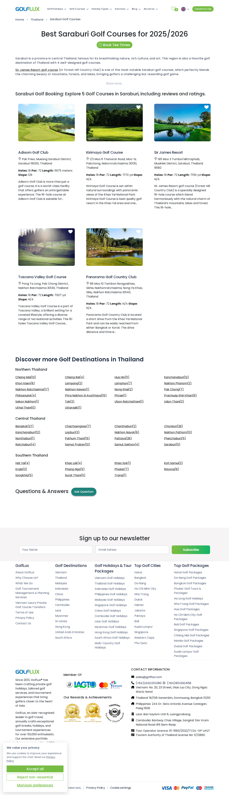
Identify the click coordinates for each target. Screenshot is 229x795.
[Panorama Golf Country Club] (114, 247)
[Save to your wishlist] (70, 107)
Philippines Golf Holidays (111, 594)
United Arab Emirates (69, 632)
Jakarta (139, 610)
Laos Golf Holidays (107, 621)
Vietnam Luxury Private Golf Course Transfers (31, 605)
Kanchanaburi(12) (176, 377)
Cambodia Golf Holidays (111, 616)
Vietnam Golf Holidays (110, 578)
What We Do (24, 583)
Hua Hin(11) (121, 377)
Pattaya (139, 616)
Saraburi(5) (172, 444)
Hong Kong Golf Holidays (111, 632)
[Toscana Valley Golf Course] (46, 247)
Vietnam (61, 572)
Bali (136, 621)
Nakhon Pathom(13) (178, 432)
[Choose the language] (184, 9)
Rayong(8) (171, 469)
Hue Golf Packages (187, 609)
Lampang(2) (73, 383)
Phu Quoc (140, 643)
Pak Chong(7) (174, 389)
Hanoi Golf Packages (188, 572)
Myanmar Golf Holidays (110, 627)
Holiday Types (100, 8)
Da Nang (140, 583)
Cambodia (62, 605)
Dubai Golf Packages (188, 646)
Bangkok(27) (24, 426)
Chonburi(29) (173, 426)
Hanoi (138, 572)
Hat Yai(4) (22, 463)
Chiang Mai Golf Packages (191, 635)
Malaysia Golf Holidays (110, 600)
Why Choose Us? (26, 578)
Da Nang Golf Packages (190, 578)
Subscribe (191, 549)
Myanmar (61, 616)
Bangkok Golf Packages (190, 583)
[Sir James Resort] (182, 123)
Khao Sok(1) (122, 463)
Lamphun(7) (123, 383)
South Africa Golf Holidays (112, 638)
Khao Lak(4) (73, 463)
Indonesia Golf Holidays (110, 589)
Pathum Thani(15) (77, 438)
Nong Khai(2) (123, 389)
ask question (83, 492)
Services (120, 8)
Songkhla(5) (24, 475)
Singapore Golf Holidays (111, 605)
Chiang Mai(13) (25, 377)
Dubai (138, 600)
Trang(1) (120, 475)
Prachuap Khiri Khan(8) (180, 395)
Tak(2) (69, 401)
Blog (134, 8)
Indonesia (61, 589)
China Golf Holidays (108, 611)
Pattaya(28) (123, 438)
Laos (58, 610)
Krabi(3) (21, 469)
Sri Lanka (61, 621)
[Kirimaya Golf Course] (114, 123)
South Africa (63, 638)
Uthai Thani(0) (25, 408)
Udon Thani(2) (174, 401)
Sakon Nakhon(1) (27, 401)
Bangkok (140, 578)
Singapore (141, 632)
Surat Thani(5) (75, 475)
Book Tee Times (116, 44)
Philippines (62, 600)
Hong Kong (62, 627)
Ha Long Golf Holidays (188, 598)
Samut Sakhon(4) (126, 444)
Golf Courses (77, 8)
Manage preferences (35, 785)
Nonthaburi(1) (25, 438)
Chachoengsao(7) (78, 426)
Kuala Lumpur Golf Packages (186, 654)
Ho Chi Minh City (145, 589)
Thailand (37, 20)
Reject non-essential (35, 777)
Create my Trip (203, 8)
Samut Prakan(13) (77, 444)
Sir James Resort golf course (36, 70)
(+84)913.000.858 (179, 683)
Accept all (35, 768)
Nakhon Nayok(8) (126, 432)
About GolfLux (24, 572)
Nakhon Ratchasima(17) (32, 389)
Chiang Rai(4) (74, 377)
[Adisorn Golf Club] (46, 123)
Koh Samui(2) (173, 463)
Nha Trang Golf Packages (191, 604)
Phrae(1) (120, 395)
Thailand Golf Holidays (110, 583)
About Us (149, 8)
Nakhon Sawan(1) (77, 389)
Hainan (139, 605)
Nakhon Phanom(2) (178, 383)
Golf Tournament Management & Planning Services (32, 593)
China (59, 594)
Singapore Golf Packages (191, 630)
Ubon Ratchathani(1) (129, 401)
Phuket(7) (121, 469)
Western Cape (144, 638)
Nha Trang (141, 594)
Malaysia (61, 583)
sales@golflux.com (149, 677)
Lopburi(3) (72, 432)
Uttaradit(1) (73, 408)
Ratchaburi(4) (25, 444)
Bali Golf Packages (186, 624)
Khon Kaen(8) (25, 383)
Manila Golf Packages (188, 641)
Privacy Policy (24, 618)
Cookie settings (120, 788)
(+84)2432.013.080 (149, 683)
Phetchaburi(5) (175, 438)
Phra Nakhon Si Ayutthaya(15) (86, 395)
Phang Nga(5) (75, 469)
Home (19, 20)
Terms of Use (24, 612)
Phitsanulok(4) (25, 395)
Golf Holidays (55, 8)
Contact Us (23, 623)
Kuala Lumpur (143, 627)
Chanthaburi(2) (125, 426)
